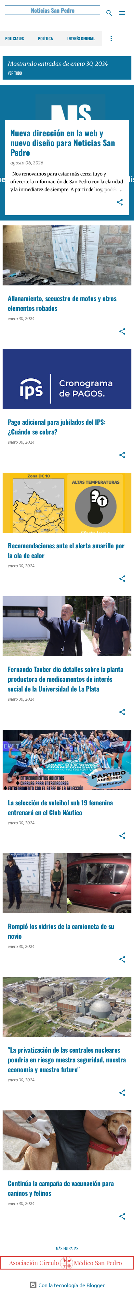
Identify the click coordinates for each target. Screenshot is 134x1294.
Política (45, 38)
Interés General (81, 38)
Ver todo (15, 73)
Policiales (14, 38)
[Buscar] (109, 13)
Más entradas (67, 1248)
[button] (120, 202)
